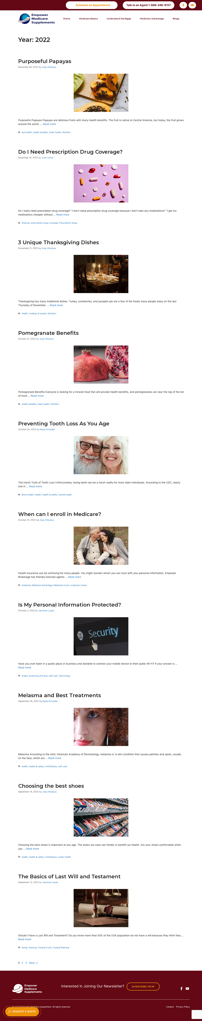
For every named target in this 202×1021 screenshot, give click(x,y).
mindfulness (51, 766)
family (25, 947)
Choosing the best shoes (51, 786)
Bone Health (28, 494)
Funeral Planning (61, 947)
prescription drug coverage (44, 223)
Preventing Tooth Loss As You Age (63, 423)
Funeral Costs (45, 947)
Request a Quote (24, 1011)
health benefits (40, 132)
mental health (65, 494)
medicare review (79, 585)
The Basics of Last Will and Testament (69, 876)
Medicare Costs (62, 585)
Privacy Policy (183, 1006)
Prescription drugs (68, 223)
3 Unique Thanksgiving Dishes (58, 242)
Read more (49, 124)
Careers (170, 1006)
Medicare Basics (88, 18)
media (25, 675)
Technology (64, 675)
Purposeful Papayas (44, 61)
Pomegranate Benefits (48, 333)
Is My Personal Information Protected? (69, 605)
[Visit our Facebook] (183, 5)
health (25, 313)
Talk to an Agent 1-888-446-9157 (148, 5)
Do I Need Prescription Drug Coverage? (70, 152)
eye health (27, 132)
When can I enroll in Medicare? (59, 514)
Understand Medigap (119, 18)
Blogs (176, 18)
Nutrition (66, 132)
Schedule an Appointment (93, 5)
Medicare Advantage (152, 18)
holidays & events (38, 313)
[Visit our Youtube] (192, 5)
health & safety (49, 494)
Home (66, 18)
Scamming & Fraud (38, 675)
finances (26, 223)
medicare (26, 585)
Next (33, 962)
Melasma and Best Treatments (59, 695)
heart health (55, 132)
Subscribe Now (143, 986)
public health (64, 857)
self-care (53, 675)
